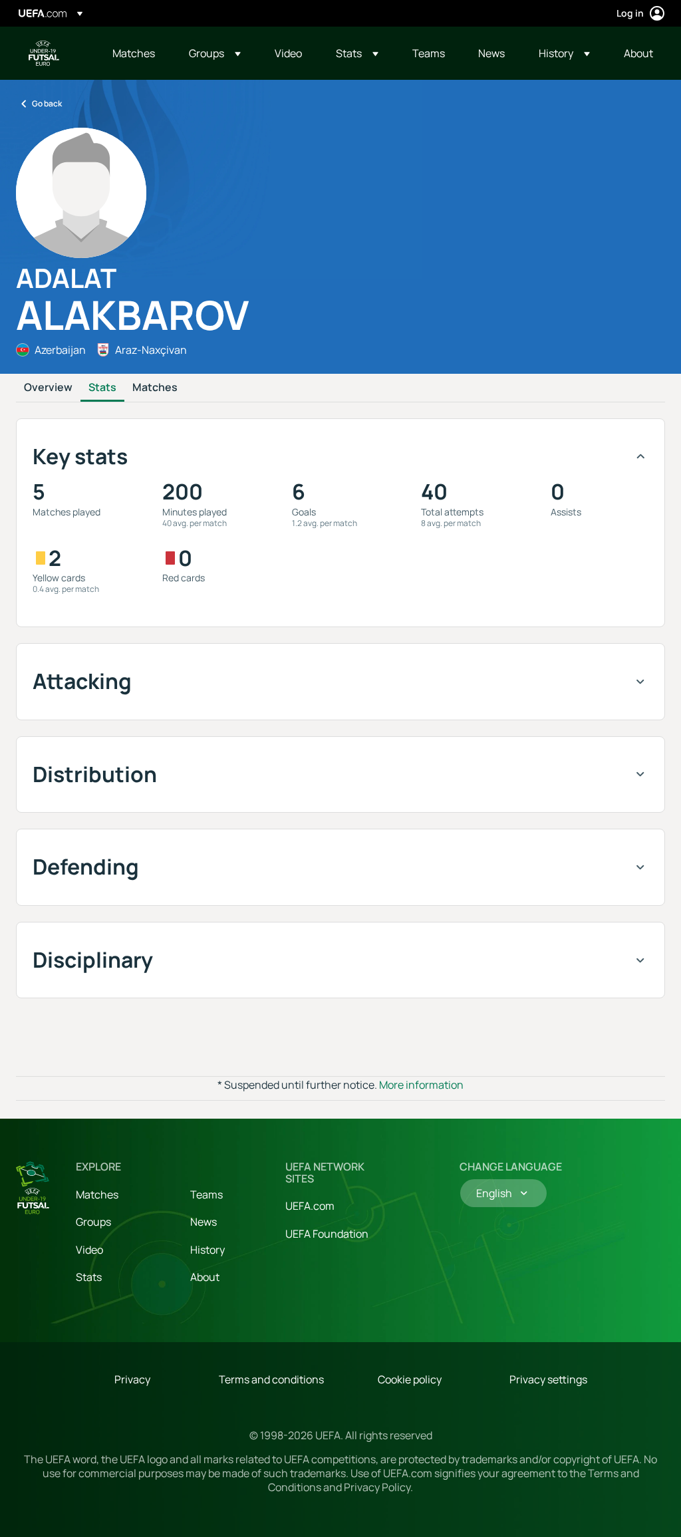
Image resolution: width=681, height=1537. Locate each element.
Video (89, 1249)
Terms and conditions (271, 1379)
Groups (93, 1221)
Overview (48, 388)
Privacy (132, 1379)
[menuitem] (134, 53)
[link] (134, 53)
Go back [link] (47, 103)
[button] (214, 53)
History (207, 1249)
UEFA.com (310, 1205)
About (204, 1277)
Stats (102, 388)
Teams (206, 1194)
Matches (155, 388)
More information (421, 1084)
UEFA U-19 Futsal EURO (44, 53)
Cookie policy (410, 1379)
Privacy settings (548, 1379)
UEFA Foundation (326, 1233)
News (203, 1221)
